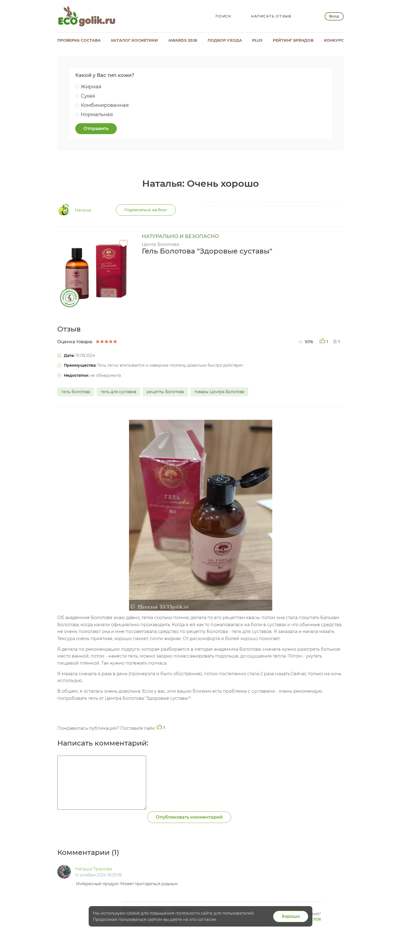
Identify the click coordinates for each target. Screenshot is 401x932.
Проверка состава (79, 40)
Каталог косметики (134, 40)
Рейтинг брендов (293, 40)
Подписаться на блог (145, 209)
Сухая (88, 96)
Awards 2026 (182, 40)
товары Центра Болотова (219, 391)
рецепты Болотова (165, 391)
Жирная (91, 87)
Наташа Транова (93, 868)
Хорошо (291, 916)
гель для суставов (118, 391)
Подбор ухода (225, 40)
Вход (334, 16)
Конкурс (334, 40)
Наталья (83, 210)
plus (257, 40)
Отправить (96, 128)
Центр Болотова (160, 244)
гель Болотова (75, 391)
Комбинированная (105, 105)
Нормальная (97, 114)
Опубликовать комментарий (189, 817)
